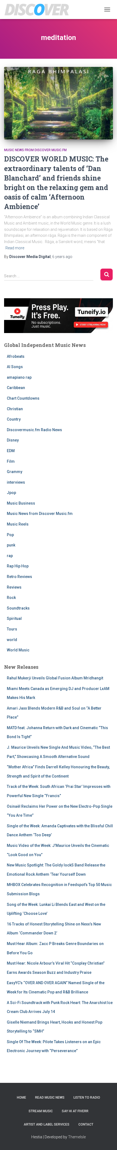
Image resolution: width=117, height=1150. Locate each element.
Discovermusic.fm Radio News (34, 430)
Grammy (14, 472)
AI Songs (15, 367)
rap (10, 556)
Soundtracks (18, 608)
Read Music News (49, 1097)
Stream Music (41, 1111)
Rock (11, 597)
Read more (14, 248)
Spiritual (14, 618)
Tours (12, 629)
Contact (85, 1124)
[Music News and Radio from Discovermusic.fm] (39, 9)
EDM (11, 451)
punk (11, 545)
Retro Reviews (19, 576)
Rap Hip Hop (18, 566)
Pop (10, 535)
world (12, 640)
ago (62, 256)
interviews (16, 482)
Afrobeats (15, 356)
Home (21, 1097)
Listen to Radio (86, 1097)
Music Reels (18, 524)
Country (14, 419)
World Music (18, 650)
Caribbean (16, 388)
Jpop (11, 492)
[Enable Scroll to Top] (106, 1139)
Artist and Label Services (46, 1124)
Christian (15, 409)
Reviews (14, 587)
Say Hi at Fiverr (75, 1111)
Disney (13, 440)
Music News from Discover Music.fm (35, 150)
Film (11, 461)
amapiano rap (19, 377)
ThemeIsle (77, 1137)
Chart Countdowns (23, 398)
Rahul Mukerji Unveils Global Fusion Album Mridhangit (55, 678)
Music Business (21, 503)
